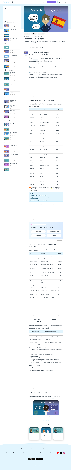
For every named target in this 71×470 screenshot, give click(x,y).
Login (61, 2)
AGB (29, 463)
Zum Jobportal (47, 448)
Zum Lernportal (26, 448)
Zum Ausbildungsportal (36, 448)
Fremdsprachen (26, 36)
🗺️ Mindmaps (38, 235)
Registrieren (67, 2)
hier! (53, 398)
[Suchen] (44, 2)
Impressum (24, 463)
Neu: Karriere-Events (51, 2)
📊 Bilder (54, 235)
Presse (53, 452)
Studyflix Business (45, 452)
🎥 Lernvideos (38, 231)
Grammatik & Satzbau (38, 36)
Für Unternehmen (28, 452)
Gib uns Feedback (53, 463)
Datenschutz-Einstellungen (43, 463)
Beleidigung (35, 60)
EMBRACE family (37, 465)
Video (34, 42)
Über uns (9, 452)
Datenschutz (34, 463)
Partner (36, 452)
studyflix (6, 2)
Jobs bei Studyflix (18, 452)
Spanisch (31, 36)
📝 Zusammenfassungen (54, 231)
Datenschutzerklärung (60, 240)
